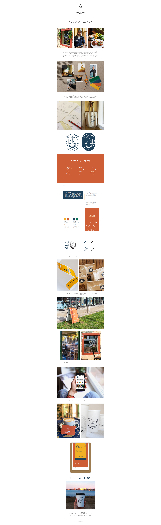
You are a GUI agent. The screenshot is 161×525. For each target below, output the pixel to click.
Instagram (83, 512)
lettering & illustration (80, 15)
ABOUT (72, 15)
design (88, 15)
